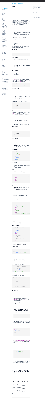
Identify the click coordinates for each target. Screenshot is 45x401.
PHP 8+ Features (4, 66)
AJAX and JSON (4, 38)
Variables (3, 24)
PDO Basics (3, 44)
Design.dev (23, 388)
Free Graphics (23, 391)
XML (33, 0)
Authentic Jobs (23, 385)
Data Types (3, 10)
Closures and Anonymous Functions (5, 62)
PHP (18, 0)
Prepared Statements (4, 46)
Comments (3, 7)
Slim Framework (4, 72)
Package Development (4, 80)
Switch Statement (35, 12)
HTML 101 (13, 384)
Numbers (3, 18)
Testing (2, 73)
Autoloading (3, 64)
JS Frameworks (19, 387)
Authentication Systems (5, 54)
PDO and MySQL (4, 45)
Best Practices (34, 18)
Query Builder (3, 47)
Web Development (4, 33)
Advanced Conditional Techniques (37, 13)
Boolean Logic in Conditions (36, 17)
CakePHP (3, 71)
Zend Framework (4, 70)
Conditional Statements (5, 8)
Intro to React (18, 390)
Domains (13, 383)
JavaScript (15, 0)
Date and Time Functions (5, 89)
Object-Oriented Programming (5, 25)
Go (26, 0)
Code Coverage (4, 78)
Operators (3, 20)
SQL (28, 0)
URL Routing (3, 37)
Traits (2, 60)
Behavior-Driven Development (5, 79)
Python (21, 0)
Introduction (3, 34)
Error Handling (3, 12)
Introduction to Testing (5, 74)
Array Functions (4, 86)
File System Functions (4, 88)
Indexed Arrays (4, 94)
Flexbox (18, 384)
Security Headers (4, 56)
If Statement (34, 8)
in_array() (3, 97)
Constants (3, 9)
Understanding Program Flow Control (37, 6)
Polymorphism (3, 31)
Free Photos (23, 392)
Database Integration (4, 40)
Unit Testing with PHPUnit (5, 75)
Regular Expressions (4, 92)
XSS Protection (4, 51)
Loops (3, 17)
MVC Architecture (4, 39)
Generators (3, 61)
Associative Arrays (4, 93)
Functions (3, 14)
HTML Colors (18, 383)
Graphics (36, 0)
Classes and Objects (4, 27)
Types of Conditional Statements (36, 7)
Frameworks (3, 68)
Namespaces (3, 59)
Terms (27, 384)
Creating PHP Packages (5, 81)
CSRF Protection (4, 52)
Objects (3, 19)
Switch (3, 23)
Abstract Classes (4, 30)
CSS (12, 0)
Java (30, 0)
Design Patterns (4, 32)
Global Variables (4, 15)
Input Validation (4, 53)
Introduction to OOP (4, 26)
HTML (9, 0)
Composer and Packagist (5, 82)
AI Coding (40, 0)
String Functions (4, 87)
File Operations (4, 13)
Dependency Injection (4, 63)
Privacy (27, 383)
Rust (24, 0)
